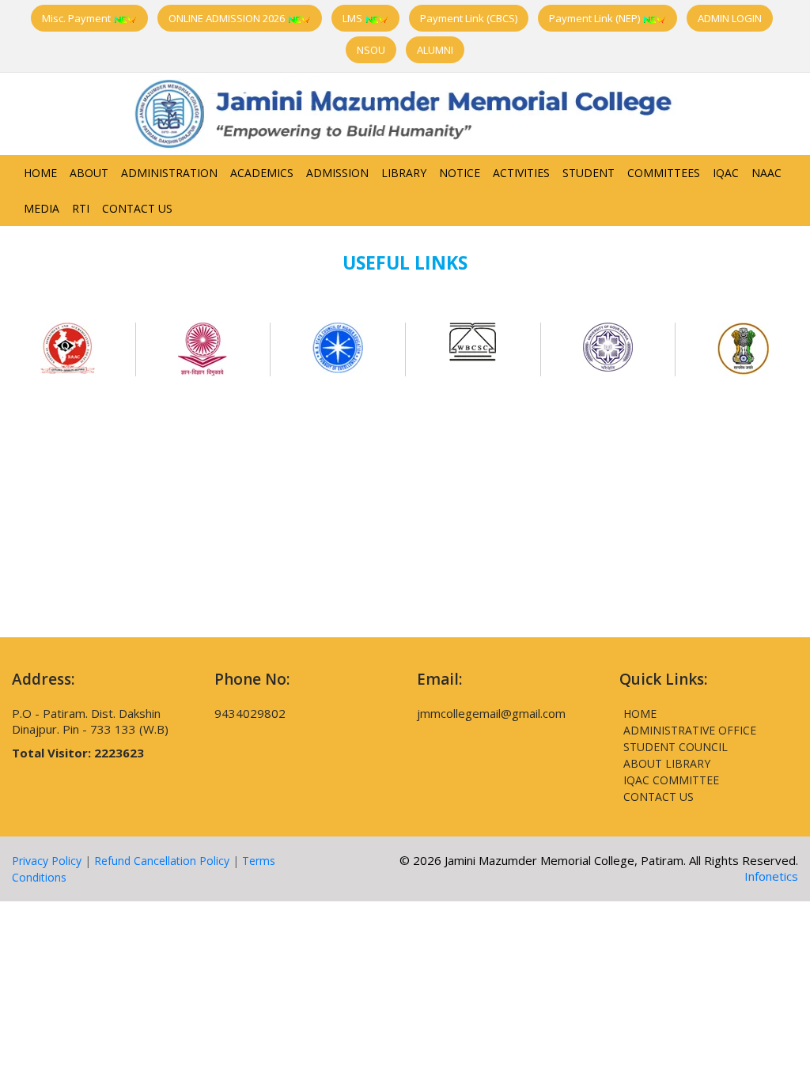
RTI (80, 208)
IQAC (726, 172)
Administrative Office (689, 730)
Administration (169, 172)
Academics (261, 172)
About (89, 172)
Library (403, 172)
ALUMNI (435, 50)
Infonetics (771, 876)
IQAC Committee (671, 779)
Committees (663, 172)
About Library (666, 763)
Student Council (675, 746)
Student (588, 172)
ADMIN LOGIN (730, 18)
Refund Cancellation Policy (161, 860)
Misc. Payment (77, 18)
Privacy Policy (46, 860)
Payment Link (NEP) (595, 18)
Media (41, 208)
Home (40, 172)
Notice (459, 172)
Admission (337, 172)
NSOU (371, 50)
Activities (521, 172)
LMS (354, 18)
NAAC (766, 172)
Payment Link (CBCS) (468, 18)
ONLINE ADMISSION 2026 (227, 18)
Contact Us (137, 208)
